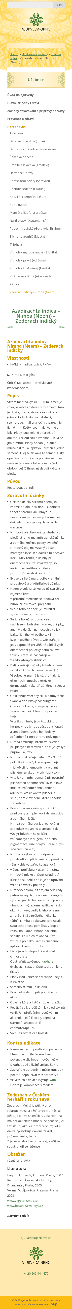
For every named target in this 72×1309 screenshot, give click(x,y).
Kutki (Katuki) (19, 205)
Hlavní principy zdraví (23, 103)
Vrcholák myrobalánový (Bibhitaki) (34, 252)
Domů (14, 54)
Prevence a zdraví (20, 119)
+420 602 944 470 (36, 1273)
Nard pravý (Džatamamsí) (28, 221)
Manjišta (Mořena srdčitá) (28, 213)
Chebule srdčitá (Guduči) (27, 189)
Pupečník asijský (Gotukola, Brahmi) (35, 228)
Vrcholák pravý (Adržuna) (28, 260)
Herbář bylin (16, 127)
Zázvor (14, 284)
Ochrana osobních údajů (42, 1304)
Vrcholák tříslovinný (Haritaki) (31, 268)
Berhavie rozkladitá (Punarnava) (33, 149)
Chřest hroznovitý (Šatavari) (30, 181)
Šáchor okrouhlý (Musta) (27, 236)
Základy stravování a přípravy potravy (35, 111)
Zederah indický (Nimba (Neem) (32, 292)
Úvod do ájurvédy (20, 95)
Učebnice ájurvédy (35, 54)
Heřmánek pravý (21, 173)
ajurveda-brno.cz (31, 1300)
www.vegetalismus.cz (22, 1201)
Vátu (52, 1080)
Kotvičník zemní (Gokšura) (28, 197)
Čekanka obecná (21, 157)
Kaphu (46, 961)
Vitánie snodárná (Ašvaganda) (31, 276)
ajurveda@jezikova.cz (36, 1238)
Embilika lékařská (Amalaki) (29, 165)
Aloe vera (16, 133)
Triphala (16, 244)
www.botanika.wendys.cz (25, 1206)
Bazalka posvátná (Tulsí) (27, 141)
